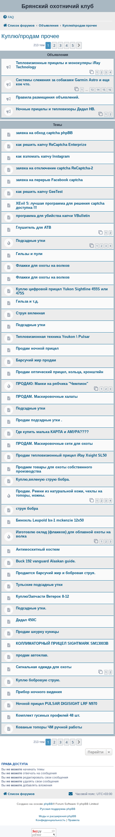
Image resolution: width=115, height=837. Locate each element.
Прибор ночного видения (39, 692)
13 (92, 90)
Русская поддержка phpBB (57, 808)
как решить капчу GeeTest (39, 192)
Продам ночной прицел (37, 348)
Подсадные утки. (31, 608)
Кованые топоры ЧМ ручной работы (49, 727)
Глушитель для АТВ (33, 227)
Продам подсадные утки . (39, 420)
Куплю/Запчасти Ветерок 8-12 (42, 596)
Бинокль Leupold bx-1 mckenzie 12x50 (50, 520)
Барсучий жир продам (36, 360)
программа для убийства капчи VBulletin (53, 216)
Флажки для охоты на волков (43, 265)
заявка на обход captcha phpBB (44, 133)
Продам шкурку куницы (37, 632)
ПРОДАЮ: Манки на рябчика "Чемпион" (52, 384)
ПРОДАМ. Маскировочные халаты (47, 396)
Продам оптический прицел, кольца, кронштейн (59, 372)
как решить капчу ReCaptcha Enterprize (51, 144)
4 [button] (67, 45)
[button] (79, 45)
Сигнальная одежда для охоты (43, 667)
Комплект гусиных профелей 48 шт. (48, 715)
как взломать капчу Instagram (43, 156)
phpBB (48, 803)
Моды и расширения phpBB (57, 816)
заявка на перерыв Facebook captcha (49, 180)
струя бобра (27, 508)
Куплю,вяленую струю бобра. (43, 479)
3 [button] (60, 45)
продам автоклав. (32, 655)
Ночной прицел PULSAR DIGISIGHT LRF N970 (56, 704)
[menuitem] (8, 17)
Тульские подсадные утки (39, 585)
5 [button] (73, 45)
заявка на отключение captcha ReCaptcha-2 (54, 168)
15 (103, 90)
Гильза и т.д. (27, 301)
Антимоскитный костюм (38, 549)
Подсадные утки (30, 241)
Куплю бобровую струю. (38, 680)
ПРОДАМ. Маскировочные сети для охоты (54, 443)
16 (109, 90)
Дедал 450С (26, 620)
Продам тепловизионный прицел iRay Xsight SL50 (61, 455)
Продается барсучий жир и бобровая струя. (55, 573)
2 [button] (54, 45)
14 (98, 90)
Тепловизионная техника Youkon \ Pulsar (53, 337)
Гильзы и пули (29, 254)
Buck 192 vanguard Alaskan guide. (46, 561)
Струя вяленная (30, 313)
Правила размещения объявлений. (47, 97)
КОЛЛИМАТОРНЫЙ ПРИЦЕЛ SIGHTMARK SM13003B (62, 643)
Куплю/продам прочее (30, 36)
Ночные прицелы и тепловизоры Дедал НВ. (55, 109)
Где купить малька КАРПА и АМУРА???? (52, 432)
